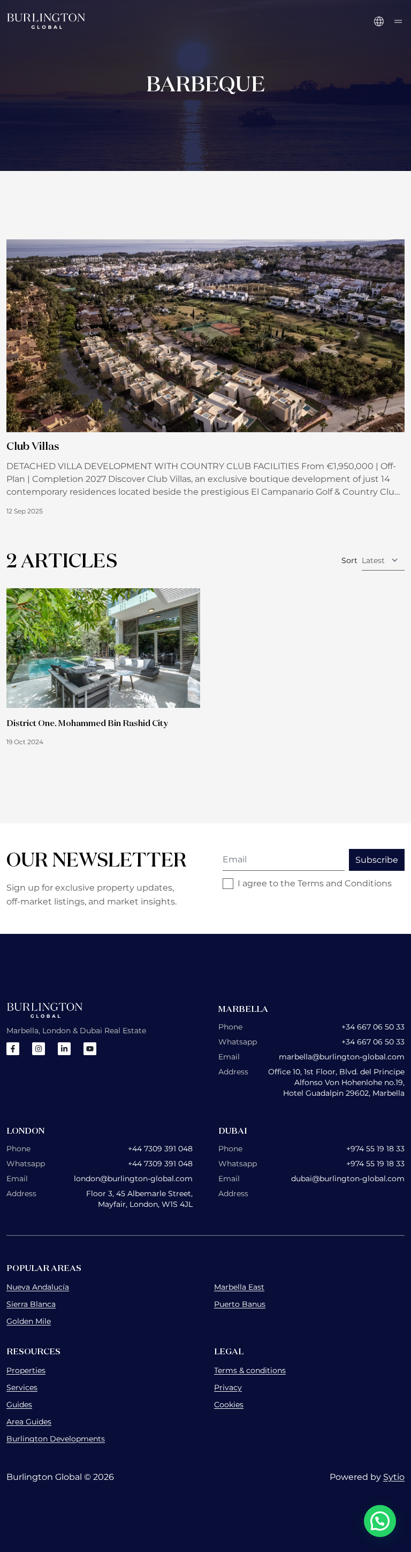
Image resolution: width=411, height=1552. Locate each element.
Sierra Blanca (31, 1304)
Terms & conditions (250, 1370)
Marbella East (239, 1287)
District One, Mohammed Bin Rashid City (87, 722)
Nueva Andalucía (37, 1287)
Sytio (394, 1477)
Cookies (228, 1404)
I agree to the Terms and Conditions (315, 883)
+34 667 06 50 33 (373, 1027)
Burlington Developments (55, 1439)
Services (21, 1387)
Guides (19, 1404)
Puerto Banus (239, 1304)
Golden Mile (28, 1321)
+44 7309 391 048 (160, 1148)
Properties (25, 1370)
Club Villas (32, 446)
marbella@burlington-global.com (342, 1057)
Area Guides (28, 1421)
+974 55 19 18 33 (375, 1148)
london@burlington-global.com (133, 1178)
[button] (380, 1521)
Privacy (228, 1387)
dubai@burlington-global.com (348, 1178)
